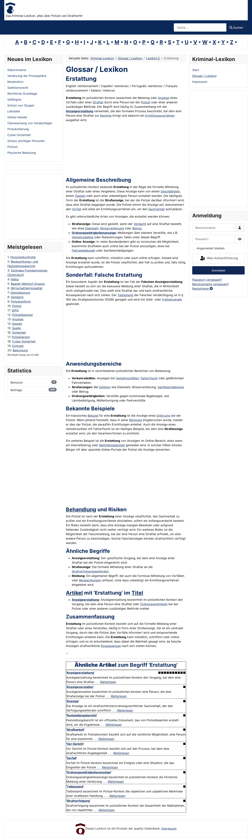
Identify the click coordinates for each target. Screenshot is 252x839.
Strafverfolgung (78, 801)
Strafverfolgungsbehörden (90, 571)
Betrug (136, 228)
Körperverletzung (112, 228)
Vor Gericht (75, 744)
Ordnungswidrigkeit (154, 604)
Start (195, 70)
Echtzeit (18, 346)
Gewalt (17, 324)
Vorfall (76, 209)
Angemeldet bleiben (211, 248)
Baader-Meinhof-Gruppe (28, 284)
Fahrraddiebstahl (83, 250)
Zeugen (80, 196)
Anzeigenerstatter (80, 687)
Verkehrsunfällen (127, 378)
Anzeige (17, 319)
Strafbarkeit (75, 729)
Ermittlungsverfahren (160, 115)
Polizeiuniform (21, 301)
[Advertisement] (22, 206)
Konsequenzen (111, 646)
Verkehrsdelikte (82, 237)
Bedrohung (20, 350)
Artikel (74, 593)
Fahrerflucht (149, 378)
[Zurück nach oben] (245, 832)
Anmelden (218, 270)
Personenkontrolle (23, 257)
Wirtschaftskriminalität (26, 288)
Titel (137, 593)
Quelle (16, 328)
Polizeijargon (21, 337)
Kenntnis (106, 115)
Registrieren (201, 288)
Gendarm (17, 297)
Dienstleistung (20, 292)
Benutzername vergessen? (210, 284)
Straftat (98, 102)
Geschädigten (170, 191)
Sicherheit (19, 332)
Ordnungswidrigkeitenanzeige (94, 233)
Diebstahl (91, 228)
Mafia (15, 279)
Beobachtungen (90, 580)
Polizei (16, 306)
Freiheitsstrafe (172, 299)
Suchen (238, 27)
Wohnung (135, 420)
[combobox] (200, 27)
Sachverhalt (156, 209)
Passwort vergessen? (207, 280)
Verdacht (140, 224)
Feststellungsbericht (81, 715)
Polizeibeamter (22, 315)
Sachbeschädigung (171, 387)
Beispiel (93, 415)
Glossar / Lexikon (204, 76)
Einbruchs (163, 415)
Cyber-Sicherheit (24, 341)
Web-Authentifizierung (222, 258)
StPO (15, 310)
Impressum (199, 82)
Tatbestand (125, 295)
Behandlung (81, 509)
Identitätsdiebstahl (112, 445)
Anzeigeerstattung (79, 111)
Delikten (105, 387)
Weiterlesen (108, 682)
